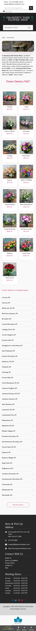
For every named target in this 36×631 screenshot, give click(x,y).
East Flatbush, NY (8, 351)
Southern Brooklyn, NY (10, 474)
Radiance (9, 253)
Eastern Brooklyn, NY (10, 356)
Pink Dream (26, 131)
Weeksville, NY (7, 490)
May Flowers (26, 156)
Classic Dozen (10, 278)
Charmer (9, 107)
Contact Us (8, 565)
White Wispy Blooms (26, 204)
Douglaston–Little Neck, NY (12, 346)
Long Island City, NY (9, 415)
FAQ (6, 568)
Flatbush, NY (6, 367)
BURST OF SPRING (26, 180)
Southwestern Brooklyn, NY (12, 479)
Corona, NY (6, 298)
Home (3, 37)
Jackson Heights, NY (9, 388)
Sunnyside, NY (7, 484)
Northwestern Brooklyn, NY (12, 442)
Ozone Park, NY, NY (9, 447)
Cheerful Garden (10, 204)
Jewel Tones (26, 253)
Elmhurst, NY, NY (8, 362)
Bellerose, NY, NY (8, 308)
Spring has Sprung (9, 229)
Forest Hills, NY (7, 378)
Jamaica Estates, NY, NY (11, 394)
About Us (8, 558)
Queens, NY (6, 452)
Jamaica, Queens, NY (10, 399)
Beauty (10, 180)
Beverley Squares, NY (10, 314)
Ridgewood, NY (7, 468)
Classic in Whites (10, 131)
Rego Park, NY (7, 463)
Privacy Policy (9, 563)
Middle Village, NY (8, 431)
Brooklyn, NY (6, 319)
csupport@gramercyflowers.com (14, 4)
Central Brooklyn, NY (9, 324)
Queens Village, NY (9, 458)
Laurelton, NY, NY (8, 410)
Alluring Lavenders (26, 229)
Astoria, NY (6, 303)
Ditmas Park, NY (8, 340)
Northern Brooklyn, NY (10, 436)
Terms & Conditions (11, 560)
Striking (9, 156)
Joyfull (26, 107)
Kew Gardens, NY (8, 404)
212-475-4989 (13, 2)
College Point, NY (8, 330)
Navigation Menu (11, 28)
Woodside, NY (7, 495)
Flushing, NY (6, 372)
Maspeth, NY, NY (8, 426)
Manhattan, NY (7, 420)
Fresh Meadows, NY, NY (10, 383)
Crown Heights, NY (9, 335)
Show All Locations (18, 505)
